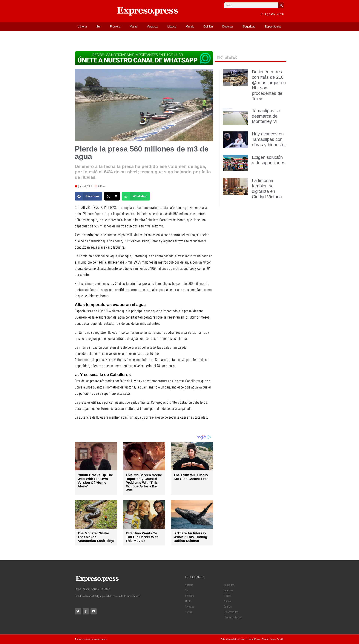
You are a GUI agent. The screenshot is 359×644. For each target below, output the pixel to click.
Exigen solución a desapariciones (268, 160)
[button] (88, 196)
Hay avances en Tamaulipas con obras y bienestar (269, 139)
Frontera (115, 26)
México (171, 26)
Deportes (228, 26)
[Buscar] (281, 5)
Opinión (208, 26)
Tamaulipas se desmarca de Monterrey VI (266, 116)
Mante (133, 26)
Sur (98, 26)
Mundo (190, 26)
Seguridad (249, 26)
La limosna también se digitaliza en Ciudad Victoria (267, 188)
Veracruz (152, 26)
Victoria (82, 26)
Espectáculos (273, 26)
